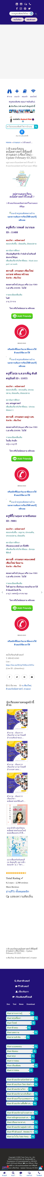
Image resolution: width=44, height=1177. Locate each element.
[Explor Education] (9, 91)
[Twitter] (29, 8)
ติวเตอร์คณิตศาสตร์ (14, 689)
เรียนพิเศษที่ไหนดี (23, 997)
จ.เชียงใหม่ (26, 685)
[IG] (21, 8)
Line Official (29, 1163)
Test (14, 1004)
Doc (8, 1004)
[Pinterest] (25, 8)
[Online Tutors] (33, 91)
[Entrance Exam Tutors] (25, 91)
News (21, 1004)
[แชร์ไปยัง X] (16, 677)
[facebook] (17, 8)
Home (8, 142)
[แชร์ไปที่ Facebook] (9, 677)
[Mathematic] (17, 91)
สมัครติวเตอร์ (30, 19)
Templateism (11, 1161)
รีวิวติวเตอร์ (23, 986)
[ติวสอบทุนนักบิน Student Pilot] (22, 122)
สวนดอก (16, 142)
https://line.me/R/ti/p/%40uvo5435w (20, 665)
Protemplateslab (22, 1161)
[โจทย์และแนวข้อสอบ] (40, 1168)
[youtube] (21, 4)
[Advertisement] (22, 51)
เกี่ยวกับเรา (23, 992)
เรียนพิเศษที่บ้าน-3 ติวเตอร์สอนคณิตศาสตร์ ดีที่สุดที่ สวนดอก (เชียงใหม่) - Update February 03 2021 (22, 1165)
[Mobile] (30, 4)
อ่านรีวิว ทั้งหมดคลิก (17, 891)
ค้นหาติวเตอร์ (23, 981)
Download (31, 1004)
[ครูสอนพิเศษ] (22, 113)
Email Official (17, 1163)
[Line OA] (25, 4)
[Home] (17, 4)
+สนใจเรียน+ (17, 19)
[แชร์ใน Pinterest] (24, 677)
